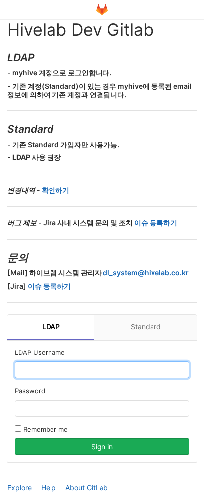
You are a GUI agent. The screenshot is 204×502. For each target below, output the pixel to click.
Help (48, 487)
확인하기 (55, 190)
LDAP (51, 326)
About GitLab (86, 487)
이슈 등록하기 (155, 222)
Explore (19, 487)
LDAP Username (40, 352)
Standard (146, 326)
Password (30, 391)
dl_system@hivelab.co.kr (146, 272)
